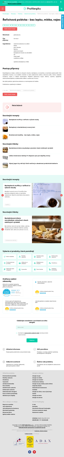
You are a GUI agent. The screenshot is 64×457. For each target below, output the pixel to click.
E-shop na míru (28, 433)
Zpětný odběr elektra (9, 414)
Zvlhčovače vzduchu (55, 257)
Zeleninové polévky (30, 13)
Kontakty (35, 406)
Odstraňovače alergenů (10, 269)
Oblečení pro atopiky (39, 263)
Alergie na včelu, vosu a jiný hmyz (42, 391)
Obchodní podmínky (9, 410)
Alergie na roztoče (37, 379)
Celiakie (34, 389)
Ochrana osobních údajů (39, 410)
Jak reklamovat (7, 406)
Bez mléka (22, 25)
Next (61, 195)
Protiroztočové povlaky (10, 263)
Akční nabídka (10, 256)
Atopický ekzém (37, 385)
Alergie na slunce (37, 397)
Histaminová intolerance (39, 387)
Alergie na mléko (37, 377)
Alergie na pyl (36, 375)
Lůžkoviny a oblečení (24, 263)
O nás (34, 404)
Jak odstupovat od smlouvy (11, 408)
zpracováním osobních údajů (32, 333)
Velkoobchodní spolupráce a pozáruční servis (32, 427)
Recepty (13, 13)
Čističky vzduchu (23, 257)
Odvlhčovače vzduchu (40, 257)
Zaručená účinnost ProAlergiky (41, 408)
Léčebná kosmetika (54, 269)
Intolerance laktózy (38, 381)
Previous (2, 195)
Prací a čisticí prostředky (10, 393)
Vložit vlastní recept (9, 28)
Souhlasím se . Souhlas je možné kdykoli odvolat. (33, 334)
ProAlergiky (6, 13)
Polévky (20, 13)
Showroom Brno (7, 412)
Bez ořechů (31, 25)
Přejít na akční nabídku (14, 3)
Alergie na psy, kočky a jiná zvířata (42, 383)
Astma (34, 393)
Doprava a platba (8, 404)
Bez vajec (14, 25)
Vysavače (24, 269)
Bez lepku (6, 25)
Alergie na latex (37, 395)
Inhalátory (6, 379)
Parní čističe (39, 269)
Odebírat (32, 340)
